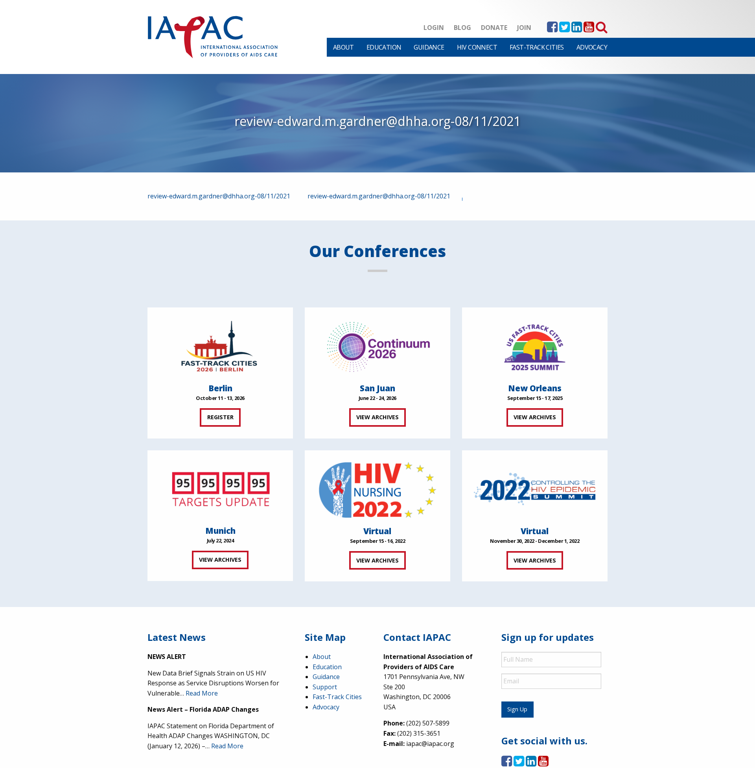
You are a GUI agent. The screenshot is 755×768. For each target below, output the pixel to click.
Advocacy (591, 47)
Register (220, 417)
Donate (494, 27)
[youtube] (589, 29)
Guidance (429, 47)
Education (383, 47)
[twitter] (564, 29)
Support (325, 687)
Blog (462, 27)
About (343, 47)
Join (524, 27)
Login (434, 27)
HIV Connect (477, 47)
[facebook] (552, 29)
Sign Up (517, 709)
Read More (202, 693)
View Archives (377, 417)
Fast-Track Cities (537, 47)
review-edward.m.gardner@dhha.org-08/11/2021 (218, 196)
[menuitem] (343, 47)
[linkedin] (576, 29)
